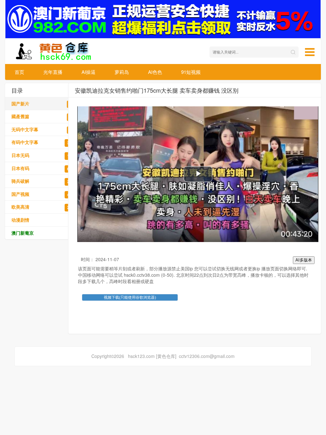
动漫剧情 (44, 220)
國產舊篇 (44, 116)
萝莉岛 (122, 71)
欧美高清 (44, 206)
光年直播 (52, 71)
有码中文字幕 (44, 142)
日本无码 (44, 155)
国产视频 (44, 194)
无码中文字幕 (44, 129)
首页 (19, 71)
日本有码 (44, 168)
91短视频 (191, 71)
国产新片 (44, 103)
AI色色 (155, 71)
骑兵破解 (44, 181)
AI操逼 (89, 71)
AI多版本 (303, 260)
